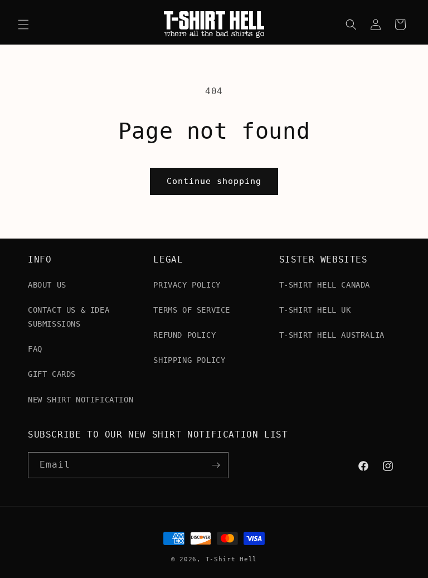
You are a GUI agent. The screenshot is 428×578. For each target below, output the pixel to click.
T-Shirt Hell (231, 559)
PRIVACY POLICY (186, 284)
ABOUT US (47, 284)
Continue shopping (214, 181)
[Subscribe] (215, 465)
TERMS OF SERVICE (191, 309)
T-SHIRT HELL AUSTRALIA (332, 335)
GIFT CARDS (52, 374)
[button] (23, 24)
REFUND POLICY (184, 335)
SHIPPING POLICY (189, 360)
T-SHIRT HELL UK (315, 309)
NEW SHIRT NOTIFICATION (80, 399)
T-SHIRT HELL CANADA (324, 284)
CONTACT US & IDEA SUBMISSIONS (68, 316)
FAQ (35, 348)
